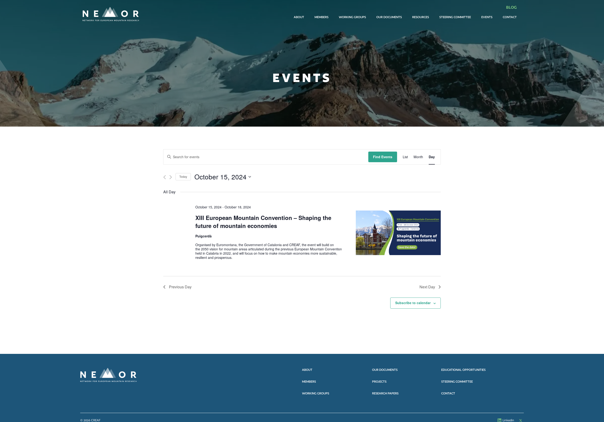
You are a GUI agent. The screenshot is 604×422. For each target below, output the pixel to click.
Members (321, 17)
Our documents (389, 17)
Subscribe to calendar (413, 302)
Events (486, 17)
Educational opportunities (463, 370)
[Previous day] (164, 177)
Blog (511, 7)
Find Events (382, 156)
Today (183, 176)
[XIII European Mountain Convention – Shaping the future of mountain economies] (398, 232)
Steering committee (455, 17)
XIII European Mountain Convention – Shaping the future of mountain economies (263, 222)
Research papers (385, 393)
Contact (510, 17)
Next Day (427, 287)
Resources (420, 17)
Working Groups (352, 17)
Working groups (315, 393)
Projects (379, 381)
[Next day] (170, 177)
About (299, 17)
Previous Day (180, 287)
